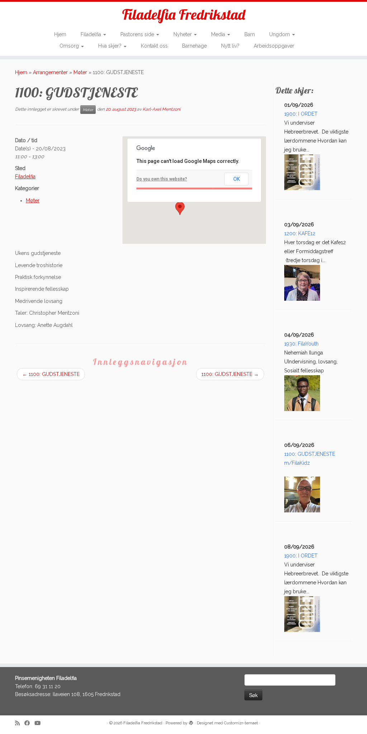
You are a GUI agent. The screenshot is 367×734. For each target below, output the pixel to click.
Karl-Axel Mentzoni (162, 109)
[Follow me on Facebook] (29, 723)
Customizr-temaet (241, 723)
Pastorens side (138, 34)
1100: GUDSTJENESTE (51, 374)
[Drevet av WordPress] (191, 721)
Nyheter (183, 34)
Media (219, 34)
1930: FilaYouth (301, 344)
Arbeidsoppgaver (274, 46)
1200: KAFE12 (299, 233)
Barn (249, 34)
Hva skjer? (110, 46)
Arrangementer (50, 72)
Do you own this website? (162, 179)
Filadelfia (92, 34)
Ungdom (280, 34)
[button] (180, 208)
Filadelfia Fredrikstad (183, 14)
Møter (80, 72)
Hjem (60, 34)
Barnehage (194, 46)
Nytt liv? (230, 46)
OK (236, 179)
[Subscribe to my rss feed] (19, 723)
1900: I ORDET (301, 114)
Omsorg (69, 46)
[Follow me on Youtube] (39, 723)
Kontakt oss (154, 46)
